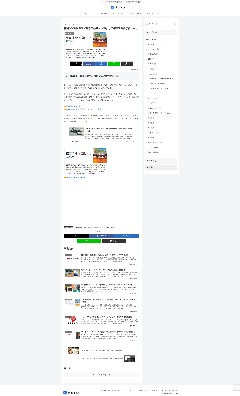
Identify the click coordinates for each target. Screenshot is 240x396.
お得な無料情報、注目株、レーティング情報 (84, 109)
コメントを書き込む (101, 374)
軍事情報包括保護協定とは (77, 177)
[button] (127, 64)
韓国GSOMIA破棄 (109, 227)
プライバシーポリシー (128, 390)
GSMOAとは (79, 227)
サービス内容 (153, 390)
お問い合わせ (173, 390)
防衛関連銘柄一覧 (74, 106)
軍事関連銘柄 (88, 227)
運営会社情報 (116, 390)
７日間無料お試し (142, 390)
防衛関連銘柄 (98, 227)
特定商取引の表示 (105, 390)
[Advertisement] (101, 201)
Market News (69, 227)
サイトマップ (163, 390)
